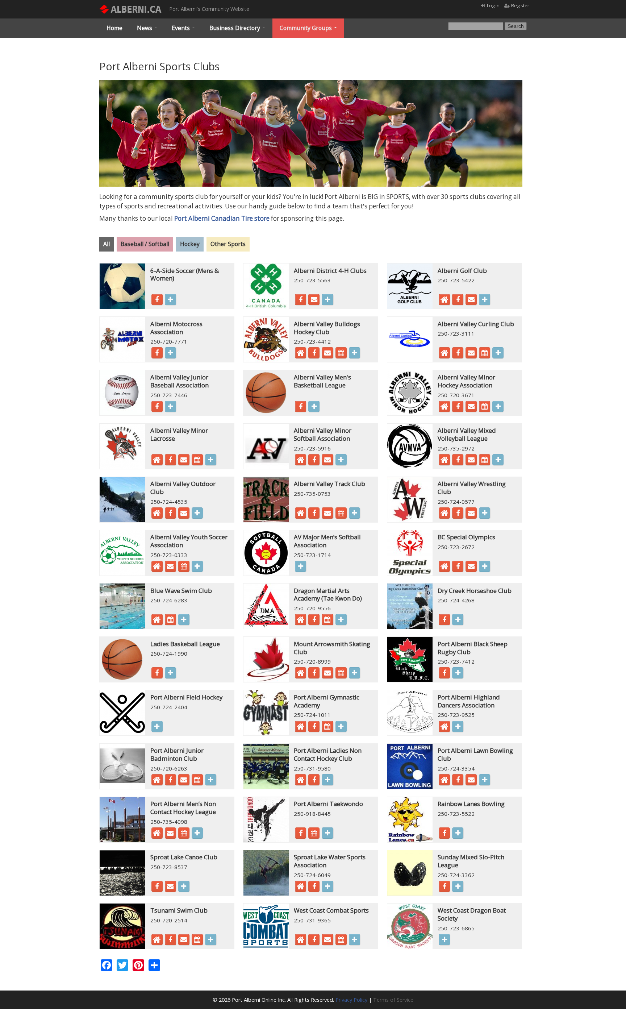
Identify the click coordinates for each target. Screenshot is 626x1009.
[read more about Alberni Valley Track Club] (354, 513)
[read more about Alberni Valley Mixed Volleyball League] (498, 459)
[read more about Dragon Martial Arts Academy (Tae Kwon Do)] (341, 619)
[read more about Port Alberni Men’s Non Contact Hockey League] (197, 833)
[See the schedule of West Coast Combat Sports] (341, 940)
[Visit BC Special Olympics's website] (444, 567)
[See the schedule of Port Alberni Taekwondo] (314, 833)
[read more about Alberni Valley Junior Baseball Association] (170, 406)
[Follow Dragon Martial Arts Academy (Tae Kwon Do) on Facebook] (314, 620)
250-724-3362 (456, 875)
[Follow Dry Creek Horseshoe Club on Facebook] (444, 620)
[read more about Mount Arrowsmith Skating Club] (354, 672)
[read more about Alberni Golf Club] (484, 299)
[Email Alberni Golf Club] (471, 300)
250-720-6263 (168, 768)
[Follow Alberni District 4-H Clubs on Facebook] (300, 300)
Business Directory (235, 28)
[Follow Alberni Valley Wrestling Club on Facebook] (457, 513)
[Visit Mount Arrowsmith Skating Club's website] (300, 674)
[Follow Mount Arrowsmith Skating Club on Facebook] (314, 673)
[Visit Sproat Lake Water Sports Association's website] (300, 887)
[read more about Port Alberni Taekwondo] (327, 833)
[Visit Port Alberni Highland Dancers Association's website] (444, 728)
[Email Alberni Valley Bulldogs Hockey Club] (327, 353)
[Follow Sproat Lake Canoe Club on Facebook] (157, 887)
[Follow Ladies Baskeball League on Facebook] (157, 673)
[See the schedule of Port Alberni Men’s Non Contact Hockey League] (183, 833)
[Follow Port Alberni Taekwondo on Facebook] (300, 833)
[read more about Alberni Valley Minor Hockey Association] (498, 406)
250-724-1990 (168, 653)
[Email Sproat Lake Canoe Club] (170, 887)
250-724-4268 (456, 600)
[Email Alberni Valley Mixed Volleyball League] (471, 460)
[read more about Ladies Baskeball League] (170, 672)
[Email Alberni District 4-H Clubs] (314, 300)
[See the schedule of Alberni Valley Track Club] (341, 513)
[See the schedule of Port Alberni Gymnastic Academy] (327, 727)
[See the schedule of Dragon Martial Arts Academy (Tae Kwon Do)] (327, 620)
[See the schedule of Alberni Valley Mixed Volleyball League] (484, 460)
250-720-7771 (168, 341)
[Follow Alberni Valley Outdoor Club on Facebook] (170, 513)
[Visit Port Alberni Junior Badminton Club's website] (157, 781)
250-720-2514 (168, 920)
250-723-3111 (456, 333)
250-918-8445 (312, 813)
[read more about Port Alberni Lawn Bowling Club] (484, 779)
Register (520, 5)
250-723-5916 (312, 448)
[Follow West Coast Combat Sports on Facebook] (314, 940)
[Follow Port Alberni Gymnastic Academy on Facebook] (314, 727)
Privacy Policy (351, 999)
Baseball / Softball (145, 244)
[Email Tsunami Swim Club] (183, 940)
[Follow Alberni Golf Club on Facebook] (457, 300)
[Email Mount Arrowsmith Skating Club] (327, 673)
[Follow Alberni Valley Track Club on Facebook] (314, 513)
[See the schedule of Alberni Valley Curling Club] (484, 353)
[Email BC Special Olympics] (471, 567)
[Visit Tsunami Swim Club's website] (157, 941)
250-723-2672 (456, 547)
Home (114, 28)
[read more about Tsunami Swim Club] (210, 939)
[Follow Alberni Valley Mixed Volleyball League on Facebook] (457, 460)
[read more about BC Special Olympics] (484, 566)
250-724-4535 (168, 501)
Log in (493, 5)
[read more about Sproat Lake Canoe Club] (183, 886)
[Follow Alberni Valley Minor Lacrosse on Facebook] (170, 460)
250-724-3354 (456, 768)
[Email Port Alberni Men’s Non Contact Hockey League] (170, 833)
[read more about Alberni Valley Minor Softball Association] (341, 459)
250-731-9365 (312, 920)
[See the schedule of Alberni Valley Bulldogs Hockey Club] (341, 353)
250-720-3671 (456, 395)
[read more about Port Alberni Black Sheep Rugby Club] (457, 672)
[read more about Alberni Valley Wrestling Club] (484, 513)
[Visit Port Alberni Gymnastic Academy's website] (300, 728)
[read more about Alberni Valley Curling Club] (498, 352)
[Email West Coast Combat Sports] (327, 940)
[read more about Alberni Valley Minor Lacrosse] (210, 459)
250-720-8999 (312, 661)
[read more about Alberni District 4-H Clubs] (327, 299)
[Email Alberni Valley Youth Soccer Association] (170, 567)
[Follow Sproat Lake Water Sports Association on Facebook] (314, 887)
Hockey (190, 244)
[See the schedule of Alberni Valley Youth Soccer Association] (183, 567)
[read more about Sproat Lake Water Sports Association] (327, 886)
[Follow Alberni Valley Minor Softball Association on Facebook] (314, 460)
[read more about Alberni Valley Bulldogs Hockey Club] (354, 352)
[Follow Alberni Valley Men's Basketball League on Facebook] (300, 407)
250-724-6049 (312, 875)
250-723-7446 (168, 395)
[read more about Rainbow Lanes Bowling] (457, 833)
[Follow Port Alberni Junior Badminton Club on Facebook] (170, 780)
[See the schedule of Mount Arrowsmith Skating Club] (341, 673)
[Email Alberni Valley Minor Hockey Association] (471, 407)
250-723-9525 (456, 714)
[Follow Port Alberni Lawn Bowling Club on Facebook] (457, 780)
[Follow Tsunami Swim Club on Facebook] (170, 940)
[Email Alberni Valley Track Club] (327, 513)
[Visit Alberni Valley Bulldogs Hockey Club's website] (300, 354)
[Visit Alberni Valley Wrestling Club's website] (444, 514)
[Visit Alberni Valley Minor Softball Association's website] (300, 461)
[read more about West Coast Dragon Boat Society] (444, 939)
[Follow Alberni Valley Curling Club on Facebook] (457, 353)
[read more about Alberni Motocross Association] (170, 352)
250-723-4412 (312, 341)
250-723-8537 (168, 867)
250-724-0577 (456, 501)
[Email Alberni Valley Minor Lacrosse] (183, 460)
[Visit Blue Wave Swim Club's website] (157, 621)
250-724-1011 (312, 714)
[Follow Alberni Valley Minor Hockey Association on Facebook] (457, 407)
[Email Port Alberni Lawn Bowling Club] (471, 780)
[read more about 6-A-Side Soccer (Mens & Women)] (170, 299)
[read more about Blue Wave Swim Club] (183, 619)
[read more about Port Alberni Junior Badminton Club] (210, 779)
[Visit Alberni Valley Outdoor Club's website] (157, 514)
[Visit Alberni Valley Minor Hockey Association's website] (444, 408)
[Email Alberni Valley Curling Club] (471, 353)
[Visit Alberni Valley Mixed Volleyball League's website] (444, 461)
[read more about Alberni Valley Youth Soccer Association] (197, 566)
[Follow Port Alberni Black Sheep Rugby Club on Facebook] (444, 673)
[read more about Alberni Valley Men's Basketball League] (314, 406)
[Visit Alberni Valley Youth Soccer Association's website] (157, 567)
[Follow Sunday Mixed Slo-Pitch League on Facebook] (444, 887)
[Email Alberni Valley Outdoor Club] (183, 513)
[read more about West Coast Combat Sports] (354, 939)
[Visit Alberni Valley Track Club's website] (300, 514)
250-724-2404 (168, 707)
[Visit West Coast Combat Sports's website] (300, 941)
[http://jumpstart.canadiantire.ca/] (310, 83)
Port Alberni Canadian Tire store (222, 218)
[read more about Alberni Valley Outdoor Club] (197, 513)
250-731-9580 (312, 768)
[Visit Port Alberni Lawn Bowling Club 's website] (444, 781)
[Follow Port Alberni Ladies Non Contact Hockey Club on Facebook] (314, 780)
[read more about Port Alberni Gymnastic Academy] (341, 726)
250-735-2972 (456, 448)
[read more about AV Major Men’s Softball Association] (300, 566)
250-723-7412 (456, 661)
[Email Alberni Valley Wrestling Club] (471, 513)
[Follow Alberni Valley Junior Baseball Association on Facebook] (157, 407)
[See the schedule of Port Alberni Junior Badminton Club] (197, 780)
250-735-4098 (168, 821)
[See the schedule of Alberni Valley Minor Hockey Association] (484, 407)
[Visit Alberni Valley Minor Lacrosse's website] (157, 461)
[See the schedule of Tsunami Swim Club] (197, 940)
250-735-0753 (312, 493)
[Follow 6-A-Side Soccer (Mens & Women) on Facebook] (157, 300)
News (145, 28)
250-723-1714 (312, 555)
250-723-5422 (456, 280)
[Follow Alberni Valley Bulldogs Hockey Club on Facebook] (314, 353)
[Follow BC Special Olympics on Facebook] (457, 567)
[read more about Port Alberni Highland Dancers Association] (457, 726)
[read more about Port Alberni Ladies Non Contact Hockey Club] (327, 779)
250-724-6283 (168, 600)
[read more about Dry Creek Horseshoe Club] (457, 619)
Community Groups (306, 28)
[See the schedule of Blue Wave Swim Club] (170, 620)
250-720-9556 (312, 608)
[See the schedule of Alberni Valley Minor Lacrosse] (197, 460)
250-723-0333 (168, 555)
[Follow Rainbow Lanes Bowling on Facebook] (444, 833)
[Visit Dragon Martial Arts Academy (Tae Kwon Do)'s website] (300, 621)
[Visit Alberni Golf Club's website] (444, 301)
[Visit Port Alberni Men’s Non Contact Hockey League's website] (157, 834)
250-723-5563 (312, 280)
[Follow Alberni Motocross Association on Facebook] (157, 353)
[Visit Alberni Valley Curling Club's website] (444, 354)
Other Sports (228, 244)
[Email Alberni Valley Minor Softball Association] (327, 460)
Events (181, 28)
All (106, 244)
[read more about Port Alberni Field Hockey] (157, 726)
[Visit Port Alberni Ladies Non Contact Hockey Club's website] (300, 781)
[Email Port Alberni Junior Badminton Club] (183, 780)
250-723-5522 (456, 813)
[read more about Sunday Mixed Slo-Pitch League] (457, 886)
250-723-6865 (456, 928)
